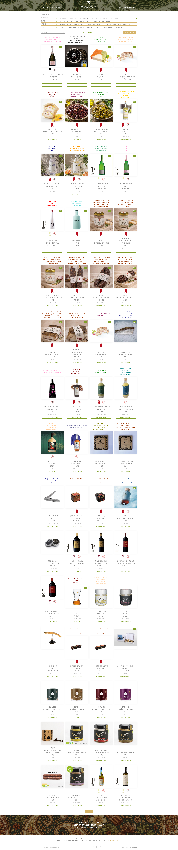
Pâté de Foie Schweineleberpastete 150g (101, 243)
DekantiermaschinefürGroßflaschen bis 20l (77, 845)
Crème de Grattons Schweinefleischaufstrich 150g (52, 297)
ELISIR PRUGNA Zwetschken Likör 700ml (77, 463)
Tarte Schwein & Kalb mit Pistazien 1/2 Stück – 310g (126, 77)
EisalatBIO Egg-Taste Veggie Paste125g (76, 752)
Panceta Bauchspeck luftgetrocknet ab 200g (52, 354)
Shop (120, 7)
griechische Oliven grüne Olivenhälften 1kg (101, 131)
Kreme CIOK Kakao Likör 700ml (77, 409)
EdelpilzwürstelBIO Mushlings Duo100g (52, 797)
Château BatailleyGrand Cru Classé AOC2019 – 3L (76, 563)
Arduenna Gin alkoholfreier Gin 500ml (77, 243)
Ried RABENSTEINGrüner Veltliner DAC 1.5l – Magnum (52, 842)
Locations (50, 7)
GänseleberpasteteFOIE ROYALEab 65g (101, 668)
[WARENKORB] (135, 3)
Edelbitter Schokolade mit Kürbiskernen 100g (125, 463)
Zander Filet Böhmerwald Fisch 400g (125, 354)
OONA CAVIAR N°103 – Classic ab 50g (76, 77)
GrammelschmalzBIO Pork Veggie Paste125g (101, 752)
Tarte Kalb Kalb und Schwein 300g (101, 354)
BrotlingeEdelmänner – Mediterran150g (101, 709)
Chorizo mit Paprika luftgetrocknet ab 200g (125, 297)
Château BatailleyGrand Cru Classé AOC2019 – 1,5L (101, 563)
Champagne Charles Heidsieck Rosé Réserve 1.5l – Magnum (52, 77)
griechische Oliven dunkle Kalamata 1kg (76, 131)
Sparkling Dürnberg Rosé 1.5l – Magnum (126, 186)
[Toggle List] (63, 32)
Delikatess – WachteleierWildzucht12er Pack (125, 668)
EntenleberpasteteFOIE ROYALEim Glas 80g (101, 518)
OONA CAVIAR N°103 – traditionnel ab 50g (52, 563)
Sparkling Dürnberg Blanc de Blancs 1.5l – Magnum (101, 186)
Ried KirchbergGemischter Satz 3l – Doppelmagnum (125, 797)
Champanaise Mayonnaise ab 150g (101, 613)
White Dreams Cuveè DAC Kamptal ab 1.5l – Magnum (52, 243)
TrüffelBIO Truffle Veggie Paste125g (125, 752)
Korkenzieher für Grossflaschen (52, 668)
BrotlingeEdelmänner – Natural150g (76, 709)
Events (43, 7)
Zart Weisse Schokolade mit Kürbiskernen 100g (101, 463)
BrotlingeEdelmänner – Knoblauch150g (125, 709)
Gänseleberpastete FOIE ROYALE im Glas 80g (76, 518)
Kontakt (125, 7)
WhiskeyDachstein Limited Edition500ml (125, 518)
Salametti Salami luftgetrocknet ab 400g (77, 297)
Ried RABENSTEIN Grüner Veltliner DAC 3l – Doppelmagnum (101, 842)
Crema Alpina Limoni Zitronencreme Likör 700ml (125, 409)
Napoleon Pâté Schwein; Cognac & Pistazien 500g (52, 131)
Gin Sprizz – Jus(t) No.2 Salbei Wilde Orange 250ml (77, 186)
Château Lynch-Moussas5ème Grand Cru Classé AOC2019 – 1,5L (125, 563)
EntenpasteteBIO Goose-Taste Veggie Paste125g (77, 797)
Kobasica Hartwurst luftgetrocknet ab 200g (101, 297)
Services (57, 7)
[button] (57, 18)
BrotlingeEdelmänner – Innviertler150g (52, 709)
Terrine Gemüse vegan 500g (101, 77)
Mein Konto (132, 7)
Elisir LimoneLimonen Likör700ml (125, 131)
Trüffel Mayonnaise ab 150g (126, 613)
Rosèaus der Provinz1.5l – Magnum (101, 797)
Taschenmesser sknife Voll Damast (52, 518)
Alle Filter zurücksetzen (129, 32)
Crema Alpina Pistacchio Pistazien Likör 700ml (101, 409)
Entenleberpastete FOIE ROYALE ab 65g (76, 668)
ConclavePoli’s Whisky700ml (125, 842)
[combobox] (51, 32)
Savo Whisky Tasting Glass (76, 616)
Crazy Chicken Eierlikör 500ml (52, 463)
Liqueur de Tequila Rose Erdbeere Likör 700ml (52, 409)
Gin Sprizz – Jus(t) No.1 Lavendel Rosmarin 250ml (52, 186)
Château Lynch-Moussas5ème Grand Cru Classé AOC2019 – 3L (52, 613)
